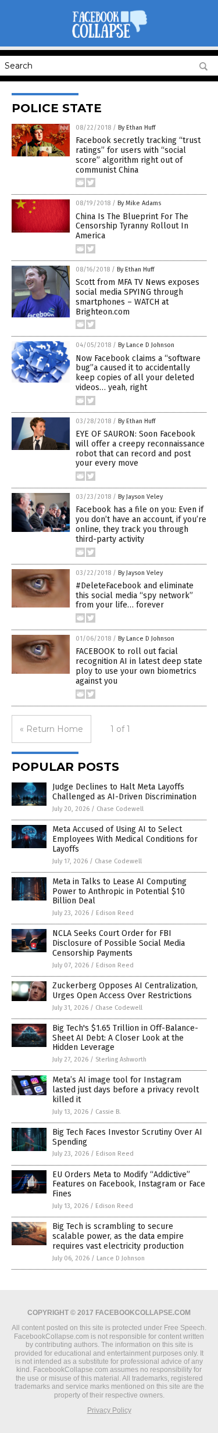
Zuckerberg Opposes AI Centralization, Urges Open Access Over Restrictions (125, 990)
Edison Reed (115, 913)
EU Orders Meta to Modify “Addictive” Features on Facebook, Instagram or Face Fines (128, 1184)
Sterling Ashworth (120, 1059)
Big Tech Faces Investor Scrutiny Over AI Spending (127, 1137)
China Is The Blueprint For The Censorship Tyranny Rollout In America (132, 226)
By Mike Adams (139, 203)
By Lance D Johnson (146, 345)
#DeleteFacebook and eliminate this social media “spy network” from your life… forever (135, 595)
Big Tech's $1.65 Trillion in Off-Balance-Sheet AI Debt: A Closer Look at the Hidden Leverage (125, 1038)
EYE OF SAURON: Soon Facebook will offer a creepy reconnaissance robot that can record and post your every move (140, 448)
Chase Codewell (120, 809)
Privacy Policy (109, 1410)
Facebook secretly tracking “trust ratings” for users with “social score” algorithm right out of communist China (138, 154)
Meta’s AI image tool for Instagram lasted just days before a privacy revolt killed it (125, 1090)
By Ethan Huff (136, 127)
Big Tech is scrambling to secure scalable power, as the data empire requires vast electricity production (118, 1236)
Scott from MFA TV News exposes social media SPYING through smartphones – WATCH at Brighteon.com (137, 296)
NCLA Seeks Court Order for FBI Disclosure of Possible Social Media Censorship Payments (118, 943)
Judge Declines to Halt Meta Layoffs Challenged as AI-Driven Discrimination (124, 792)
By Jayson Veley (140, 497)
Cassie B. (108, 1112)
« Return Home (51, 729)
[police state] (109, 38)
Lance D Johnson (121, 1258)
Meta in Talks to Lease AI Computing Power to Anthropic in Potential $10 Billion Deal (119, 891)
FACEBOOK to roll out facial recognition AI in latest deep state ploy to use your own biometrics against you (139, 665)
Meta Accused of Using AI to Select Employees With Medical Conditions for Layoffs (125, 839)
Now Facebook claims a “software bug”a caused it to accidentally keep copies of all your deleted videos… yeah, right (138, 372)
